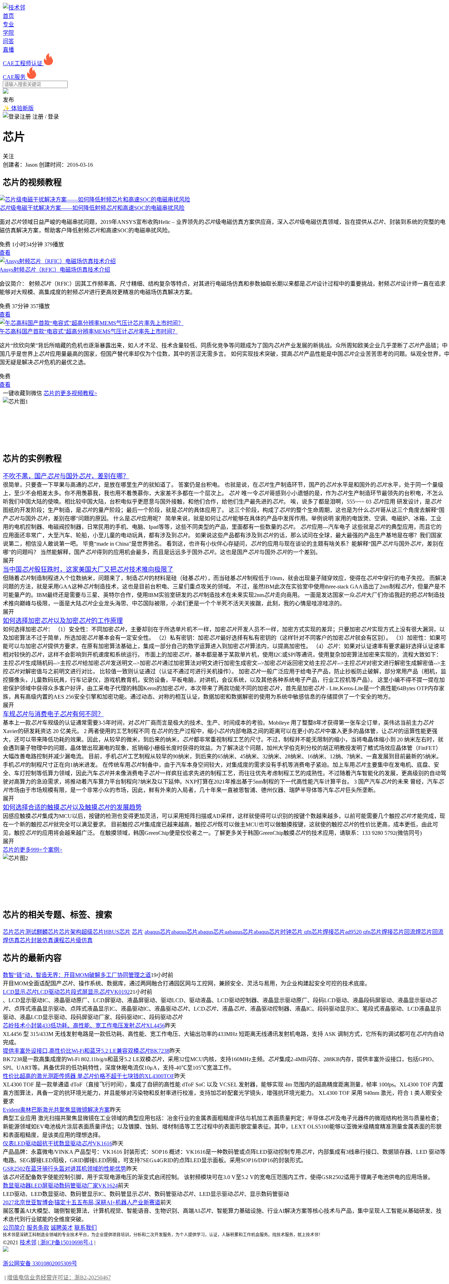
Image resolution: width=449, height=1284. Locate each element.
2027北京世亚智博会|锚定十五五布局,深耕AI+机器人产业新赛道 (81, 1202)
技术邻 (28, 1242)
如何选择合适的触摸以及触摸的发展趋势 (72, 807)
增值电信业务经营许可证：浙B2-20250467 (59, 1277)
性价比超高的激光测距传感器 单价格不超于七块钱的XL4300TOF (88, 1076)
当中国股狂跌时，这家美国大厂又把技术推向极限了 (88, 569)
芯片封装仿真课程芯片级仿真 (56, 940)
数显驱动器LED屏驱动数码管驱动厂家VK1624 (60, 1186)
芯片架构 (70, 932)
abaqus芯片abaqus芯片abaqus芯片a (186, 932)
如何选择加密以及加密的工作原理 (63, 620)
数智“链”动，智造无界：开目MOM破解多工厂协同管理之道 (77, 975)
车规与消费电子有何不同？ (53, 714)
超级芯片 (92, 932)
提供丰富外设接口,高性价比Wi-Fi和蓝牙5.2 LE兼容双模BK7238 (86, 1051)
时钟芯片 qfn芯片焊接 (307, 932)
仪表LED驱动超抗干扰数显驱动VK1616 (57, 1143)
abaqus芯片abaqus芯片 (253, 932)
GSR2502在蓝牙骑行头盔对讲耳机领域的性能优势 (64, 1169)
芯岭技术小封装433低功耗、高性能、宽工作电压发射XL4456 (84, 1026)
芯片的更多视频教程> (70, 393)
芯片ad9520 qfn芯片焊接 (363, 932)
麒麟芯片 (47, 932)
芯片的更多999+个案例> (32, 850)
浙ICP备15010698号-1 (66, 1242)
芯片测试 (25, 932)
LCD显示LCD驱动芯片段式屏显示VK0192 (66, 992)
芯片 (8, 932)
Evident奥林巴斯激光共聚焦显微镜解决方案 (56, 1110)
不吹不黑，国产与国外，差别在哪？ (66, 476)
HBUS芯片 (117, 932)
